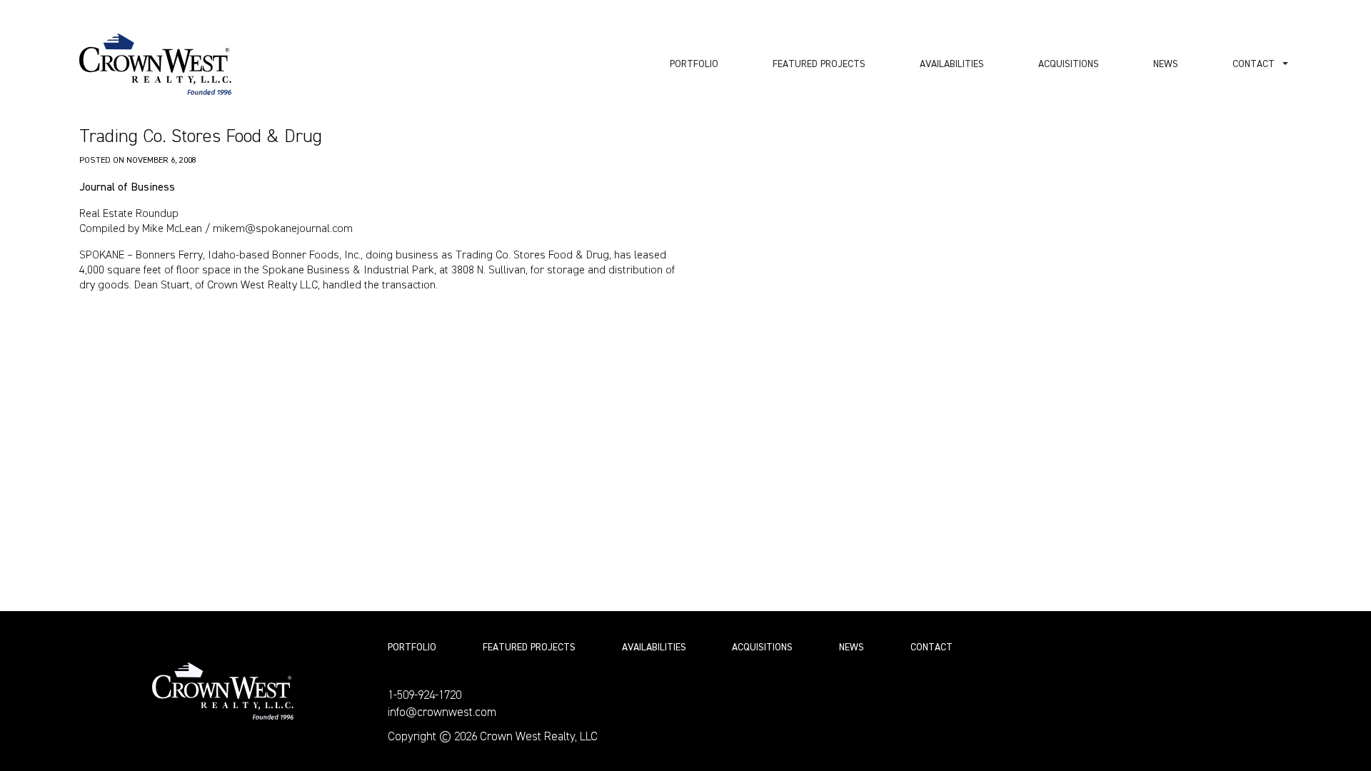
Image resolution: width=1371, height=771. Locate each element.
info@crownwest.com (442, 713)
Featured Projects (529, 647)
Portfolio (412, 647)
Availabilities (654, 647)
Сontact (931, 647)
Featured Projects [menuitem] (819, 64)
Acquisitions (762, 647)
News (851, 647)
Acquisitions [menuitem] (1068, 64)
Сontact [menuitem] (1253, 64)
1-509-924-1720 (424, 696)
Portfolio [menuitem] (694, 64)
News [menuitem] (1165, 64)
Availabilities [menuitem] (952, 64)
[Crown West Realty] (155, 64)
